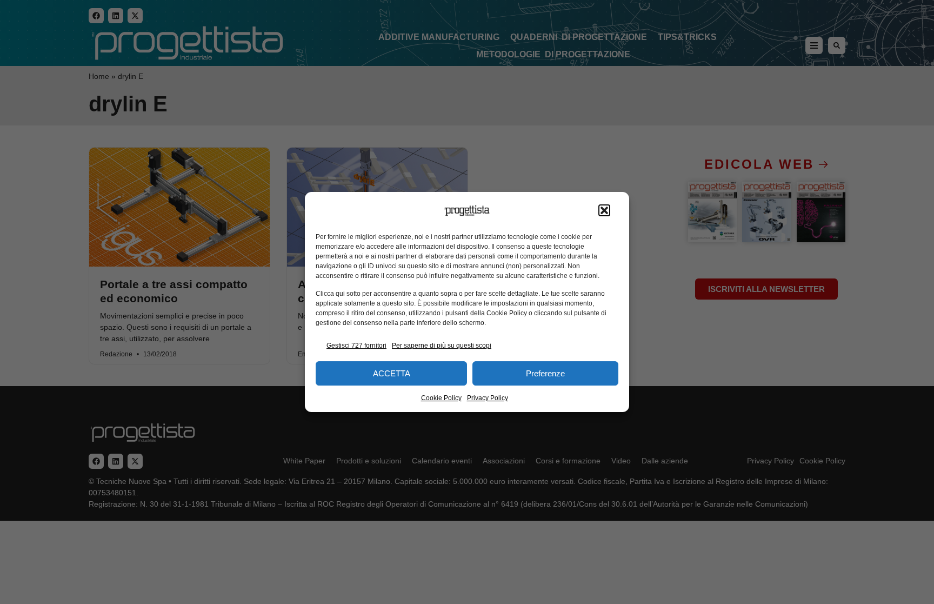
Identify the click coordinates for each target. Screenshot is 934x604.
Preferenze (545, 373)
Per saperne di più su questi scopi (441, 345)
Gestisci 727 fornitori (356, 345)
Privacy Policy (487, 398)
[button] (604, 210)
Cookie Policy (441, 398)
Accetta (391, 373)
